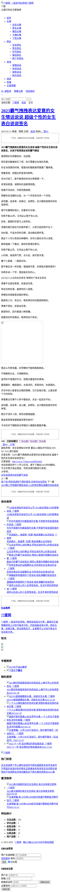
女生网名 (16, 45)
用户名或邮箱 (8, 855)
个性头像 (16, 38)
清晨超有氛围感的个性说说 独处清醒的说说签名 (30, 582)
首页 (9, 18)
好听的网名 (20, 768)
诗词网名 (50, 768)
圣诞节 (53, 765)
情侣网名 (16, 55)
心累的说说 (22, 765)
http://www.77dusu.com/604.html (27, 461)
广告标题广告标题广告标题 (32, 441)
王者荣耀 (11, 85)
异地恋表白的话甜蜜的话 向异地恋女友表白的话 (30, 572)
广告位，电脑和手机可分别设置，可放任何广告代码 (30, 138)
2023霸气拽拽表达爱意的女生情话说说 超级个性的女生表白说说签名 (28, 117)
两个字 (13, 765)
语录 (9, 79)
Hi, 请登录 (6, 91)
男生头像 (16, 28)
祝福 (9, 82)
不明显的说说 (8, 768)
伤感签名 (43, 772)
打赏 (11, 444)
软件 (48, 765)
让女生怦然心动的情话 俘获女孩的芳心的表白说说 (31, 551)
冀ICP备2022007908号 (33, 842)
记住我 (13, 862)
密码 (13, 858)
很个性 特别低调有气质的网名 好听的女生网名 (24, 482)
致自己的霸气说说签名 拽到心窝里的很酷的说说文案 (33, 562)
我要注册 (18, 91)
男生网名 (16, 48)
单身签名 (41, 768)
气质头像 (34, 772)
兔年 (34, 768)
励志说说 (16, 75)
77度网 (30, 3)
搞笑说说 (16, 72)
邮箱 (3, 878)
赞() (45, 131)
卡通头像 (16, 35)
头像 (9, 21)
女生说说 (5, 475)
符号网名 (16, 52)
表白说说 (14, 475)
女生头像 (16, 25)
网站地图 (49, 842)
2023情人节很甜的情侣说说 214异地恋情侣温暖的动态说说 (30, 485)
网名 (9, 41)
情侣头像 (16, 31)
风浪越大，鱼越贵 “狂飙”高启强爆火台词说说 (29, 541)
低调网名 (12, 772)
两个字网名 (17, 58)
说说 (9, 62)
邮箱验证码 (6, 882)
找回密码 (30, 91)
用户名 (4, 875)
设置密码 (5, 886)
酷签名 (26, 772)
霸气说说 (23, 475)
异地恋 (20, 772)
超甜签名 (41, 765)
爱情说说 (16, 65)
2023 (50, 772)
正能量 (29, 768)
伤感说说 (16, 68)
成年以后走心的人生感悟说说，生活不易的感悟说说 (32, 592)
